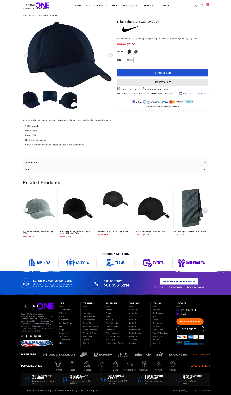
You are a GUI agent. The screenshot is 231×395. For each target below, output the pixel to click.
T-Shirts (58, 369)
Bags (115, 369)
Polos (72, 369)
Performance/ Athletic (162, 93)
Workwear (144, 369)
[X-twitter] (30, 336)
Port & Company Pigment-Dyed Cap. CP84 (38, 232)
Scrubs (172, 369)
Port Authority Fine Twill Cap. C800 (113, 231)
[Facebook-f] (26, 336)
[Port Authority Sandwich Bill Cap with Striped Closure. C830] (77, 208)
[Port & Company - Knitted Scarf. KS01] (191, 208)
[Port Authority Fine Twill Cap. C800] (115, 208)
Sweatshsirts (129, 369)
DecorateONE (36, 390)
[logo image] (36, 5)
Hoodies (87, 369)
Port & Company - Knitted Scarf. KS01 (189, 231)
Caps (148, 93)
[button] (26, 210)
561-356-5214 (116, 285)
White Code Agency (88, 390)
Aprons (158, 369)
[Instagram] (22, 336)
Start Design (163, 72)
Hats (101, 369)
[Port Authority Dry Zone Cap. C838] (153, 208)
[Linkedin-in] (39, 336)
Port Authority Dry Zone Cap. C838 (150, 231)
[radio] (129, 51)
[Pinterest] (35, 336)
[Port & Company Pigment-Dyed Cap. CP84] (40, 208)
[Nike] (131, 28)
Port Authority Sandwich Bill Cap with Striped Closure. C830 (76, 232)
